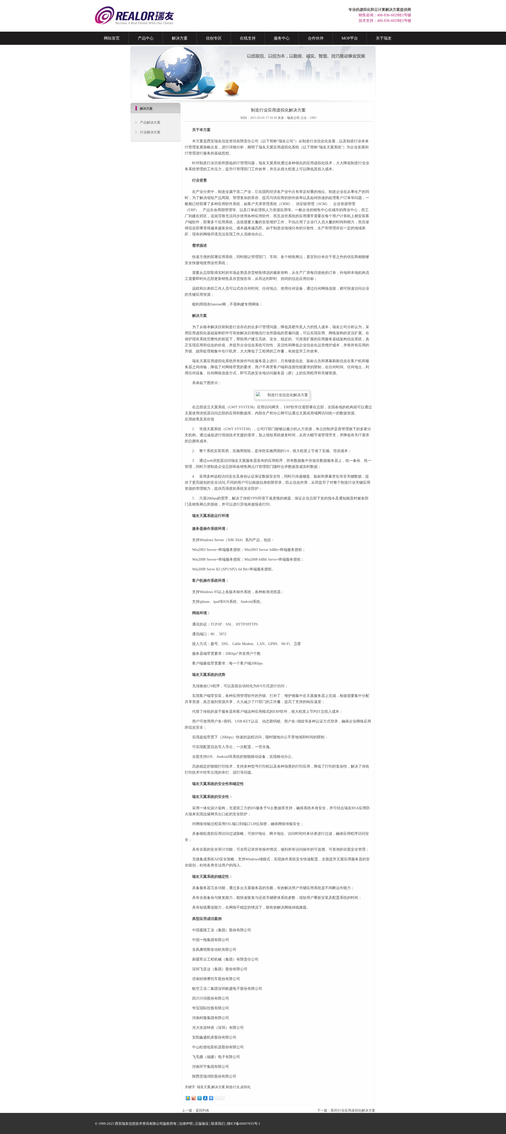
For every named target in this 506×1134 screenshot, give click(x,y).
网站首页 (112, 38)
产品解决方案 (150, 122)
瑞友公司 (293, 118)
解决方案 (180, 38)
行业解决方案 (150, 132)
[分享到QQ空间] (188, 1098)
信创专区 (214, 38)
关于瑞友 (384, 38)
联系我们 (218, 1124)
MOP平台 (350, 38)
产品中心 (146, 38)
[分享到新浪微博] (193, 1098)
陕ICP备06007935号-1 (243, 1124)
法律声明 (186, 1124)
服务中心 (282, 38)
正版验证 (202, 1124)
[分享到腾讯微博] (199, 1098)
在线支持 (248, 38)
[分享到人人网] (205, 1098)
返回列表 (202, 1110)
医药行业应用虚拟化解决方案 (353, 1110)
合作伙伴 (316, 38)
